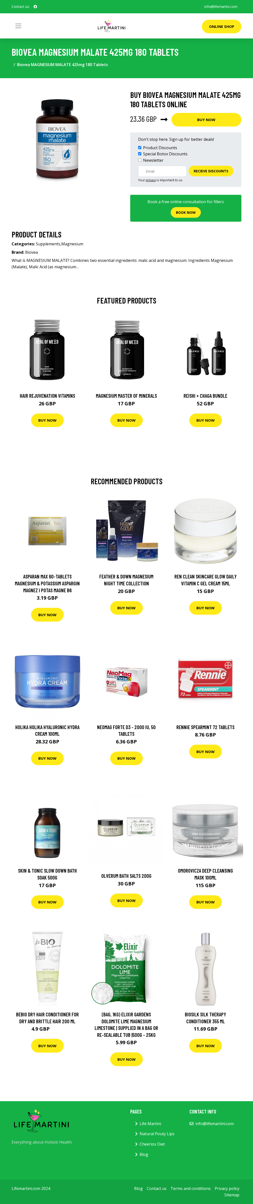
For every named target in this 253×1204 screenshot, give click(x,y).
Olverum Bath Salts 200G (126, 876)
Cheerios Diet (152, 1144)
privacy (151, 180)
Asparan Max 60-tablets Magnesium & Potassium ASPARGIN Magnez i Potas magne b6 (47, 583)
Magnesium (72, 244)
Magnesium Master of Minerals (126, 396)
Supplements (48, 244)
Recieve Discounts (211, 171)
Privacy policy (227, 1188)
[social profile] (35, 6)
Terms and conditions (190, 1188)
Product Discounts (160, 147)
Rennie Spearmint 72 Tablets (205, 727)
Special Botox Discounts (165, 154)
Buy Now (206, 119)
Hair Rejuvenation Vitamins (47, 396)
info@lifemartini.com (220, 6)
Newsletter (153, 160)
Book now (186, 212)
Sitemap (231, 1195)
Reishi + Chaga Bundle (205, 396)
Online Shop (221, 26)
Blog (144, 1154)
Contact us (157, 1188)
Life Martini (150, 1123)
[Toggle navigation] (18, 26)
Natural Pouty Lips (157, 1133)
